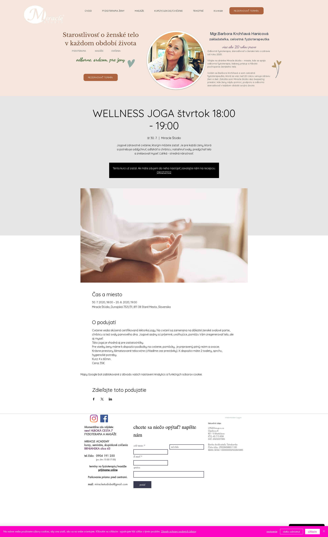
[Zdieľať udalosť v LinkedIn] (110, 399)
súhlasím (312, 531)
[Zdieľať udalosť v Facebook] (93, 399)
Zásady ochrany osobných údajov (178, 531)
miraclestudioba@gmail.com (111, 484)
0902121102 (164, 172)
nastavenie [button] (271, 531)
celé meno (138, 445)
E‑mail (137, 456)
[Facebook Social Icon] (104, 418)
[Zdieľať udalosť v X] (102, 399)
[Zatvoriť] (324, 531)
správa (137, 467)
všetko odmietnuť (291, 531)
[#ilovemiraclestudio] (94, 418)
